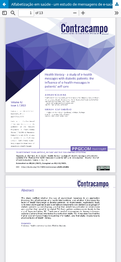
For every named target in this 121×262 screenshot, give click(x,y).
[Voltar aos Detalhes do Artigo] (4, 4)
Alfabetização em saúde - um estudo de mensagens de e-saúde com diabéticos (66, 4)
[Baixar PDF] (117, 4)
